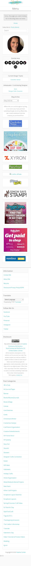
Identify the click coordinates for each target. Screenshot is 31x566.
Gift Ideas (7, 465)
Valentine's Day (9, 533)
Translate (18, 302)
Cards (5, 415)
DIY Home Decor (9, 436)
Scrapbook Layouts (10, 499)
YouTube (7, 316)
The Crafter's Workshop (11, 524)
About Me (7, 279)
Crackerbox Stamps (10, 423)
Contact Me (7, 275)
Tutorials (7, 528)
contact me (19, 375)
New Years (7, 486)
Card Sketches (8, 410)
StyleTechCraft (8, 512)
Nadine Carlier (21, 552)
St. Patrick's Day (9, 507)
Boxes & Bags (8, 402)
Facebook (7, 312)
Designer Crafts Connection (13, 457)
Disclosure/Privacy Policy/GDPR (14, 288)
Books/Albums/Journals (11, 398)
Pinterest (7, 320)
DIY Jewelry (7, 440)
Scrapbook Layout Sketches (13, 495)
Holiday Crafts (8, 474)
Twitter (6, 329)
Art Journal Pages (9, 389)
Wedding (6, 541)
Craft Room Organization (12, 427)
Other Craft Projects (10, 490)
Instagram (7, 325)
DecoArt (6, 448)
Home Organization (10, 478)
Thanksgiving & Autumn (11, 520)
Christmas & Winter (10, 419)
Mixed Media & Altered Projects (14, 482)
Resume (6, 283)
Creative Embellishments (12, 431)
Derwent (6, 452)
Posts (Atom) (15, 27)
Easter (6, 461)
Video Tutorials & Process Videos (14, 537)
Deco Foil (6, 444)
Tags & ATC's (8, 516)
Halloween (7, 469)
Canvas (6, 406)
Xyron (5, 545)
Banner (6, 393)
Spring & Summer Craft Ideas (13, 503)
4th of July (7, 385)
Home (15, 23)
